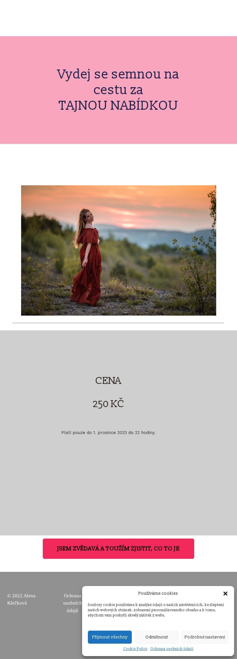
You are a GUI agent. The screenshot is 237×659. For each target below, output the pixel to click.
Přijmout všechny (110, 637)
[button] (225, 593)
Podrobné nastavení (205, 637)
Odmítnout (156, 637)
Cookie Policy (135, 649)
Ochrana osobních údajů (171, 649)
